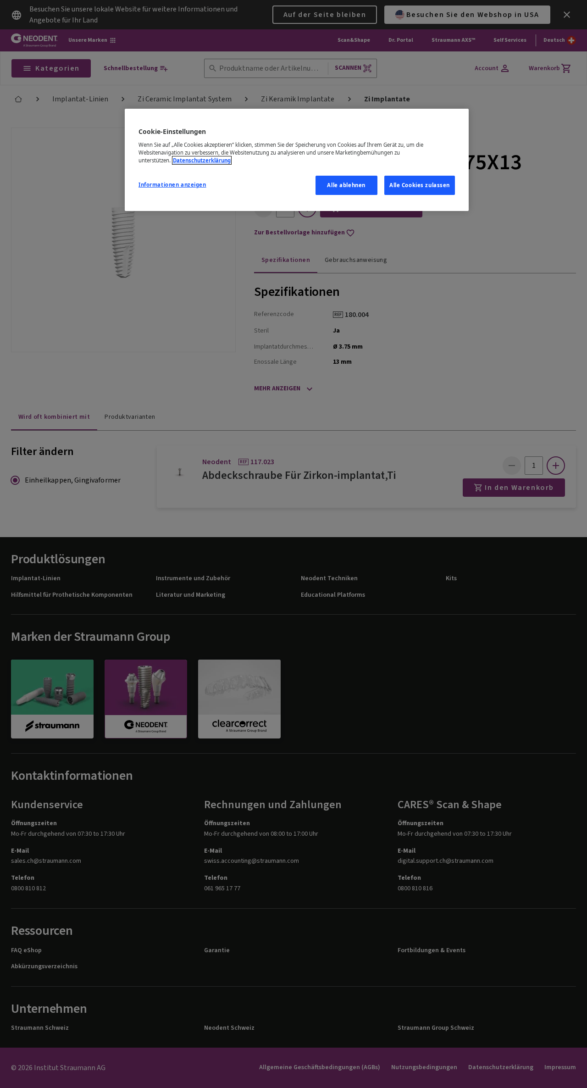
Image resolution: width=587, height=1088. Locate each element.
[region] (297, 160)
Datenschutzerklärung (202, 160)
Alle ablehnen (346, 185)
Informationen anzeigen (172, 184)
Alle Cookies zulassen (419, 185)
